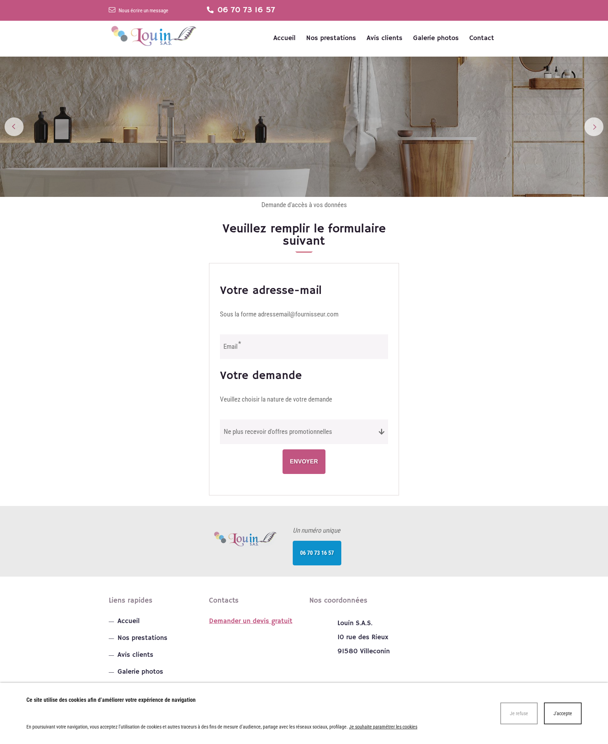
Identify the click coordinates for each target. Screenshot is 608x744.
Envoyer (304, 461)
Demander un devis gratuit (250, 621)
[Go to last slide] (14, 126)
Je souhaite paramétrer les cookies (383, 727)
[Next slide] (593, 126)
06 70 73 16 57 (317, 553)
